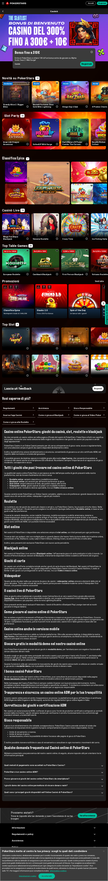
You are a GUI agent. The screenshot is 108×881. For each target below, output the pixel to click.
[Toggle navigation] (2, 3)
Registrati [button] (102, 3)
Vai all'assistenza (87, 816)
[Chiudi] (104, 851)
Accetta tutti (47, 876)
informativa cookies (58, 871)
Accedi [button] (91, 3)
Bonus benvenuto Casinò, (15, 679)
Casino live (9, 598)
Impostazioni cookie (27, 876)
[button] (54, 828)
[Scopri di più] (91, 52)
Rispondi (98, 389)
